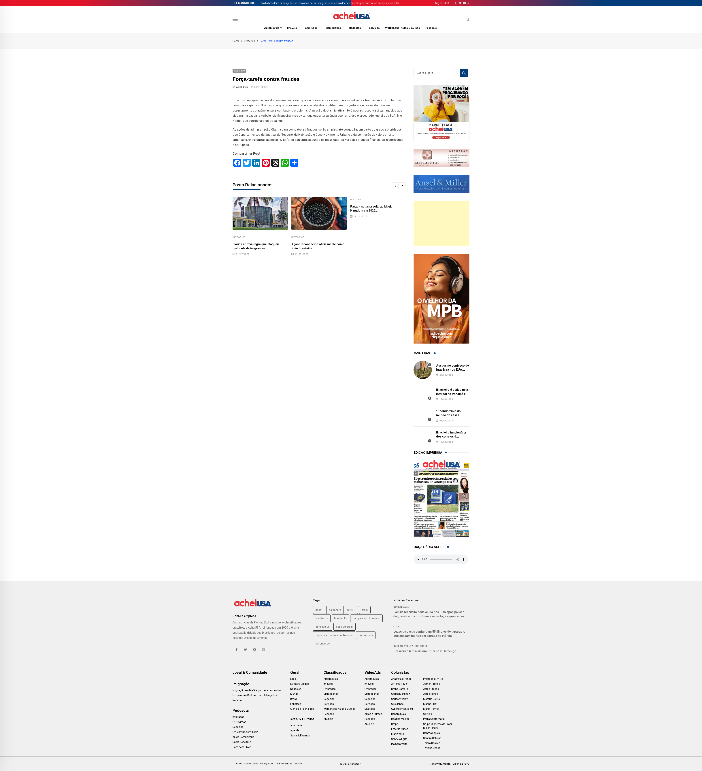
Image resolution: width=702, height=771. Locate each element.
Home (236, 40)
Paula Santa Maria (434, 718)
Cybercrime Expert (402, 708)
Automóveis (271, 27)
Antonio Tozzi (399, 683)
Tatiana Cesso (431, 748)
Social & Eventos (300, 735)
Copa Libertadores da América (334, 635)
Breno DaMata (399, 688)
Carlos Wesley (403, 646)
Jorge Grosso (431, 688)
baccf (319, 610)
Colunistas (400, 672)
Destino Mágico (400, 718)
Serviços (374, 27)
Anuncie (328, 718)
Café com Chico (242, 747)
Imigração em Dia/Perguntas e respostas (257, 690)
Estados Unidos (299, 683)
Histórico (249, 40)
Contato (298, 763)
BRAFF (351, 610)
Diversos (370, 708)
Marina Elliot (430, 703)
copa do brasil (344, 626)
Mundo (294, 693)
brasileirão (340, 618)
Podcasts (241, 710)
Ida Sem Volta (399, 743)
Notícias (237, 700)
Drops (394, 724)
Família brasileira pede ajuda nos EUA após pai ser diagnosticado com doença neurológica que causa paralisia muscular (329, 3)
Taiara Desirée (431, 743)
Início (238, 763)
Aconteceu (296, 725)
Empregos (311, 27)
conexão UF (323, 626)
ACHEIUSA (242, 87)
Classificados (335, 672)
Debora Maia (398, 713)
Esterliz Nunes (399, 728)
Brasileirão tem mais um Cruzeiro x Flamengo (424, 651)
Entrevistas (239, 722)
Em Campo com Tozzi (245, 731)
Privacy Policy (266, 763)
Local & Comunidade (250, 672)
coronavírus (323, 643)
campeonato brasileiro (366, 618)
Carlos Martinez (400, 693)
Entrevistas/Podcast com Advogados (255, 695)
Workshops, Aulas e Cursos (402, 27)
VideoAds (373, 672)
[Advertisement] (441, 223)
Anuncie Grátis (250, 763)
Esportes (421, 646)
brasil (365, 610)
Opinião (427, 713)
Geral (294, 672)
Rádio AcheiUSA (242, 741)
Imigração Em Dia (433, 678)
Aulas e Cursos (373, 713)
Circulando (397, 703)
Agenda (294, 730)
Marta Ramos (431, 708)
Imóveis (292, 27)
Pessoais (431, 27)
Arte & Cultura (302, 719)
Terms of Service (283, 763)
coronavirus (366, 635)
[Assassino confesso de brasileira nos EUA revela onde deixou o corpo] (423, 370)
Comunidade (401, 607)
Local (397, 626)
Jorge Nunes (430, 693)
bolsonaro (335, 610)
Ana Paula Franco (401, 678)
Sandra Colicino (432, 738)
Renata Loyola (431, 733)
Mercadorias (333, 27)
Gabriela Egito (399, 739)
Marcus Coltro (431, 699)
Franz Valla (397, 733)
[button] (395, 185)
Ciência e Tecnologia (302, 708)
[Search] (467, 19)
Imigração (241, 684)
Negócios (355, 27)
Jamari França (431, 683)
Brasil (293, 699)
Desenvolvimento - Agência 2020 (449, 764)
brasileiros (322, 618)
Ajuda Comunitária (243, 737)
